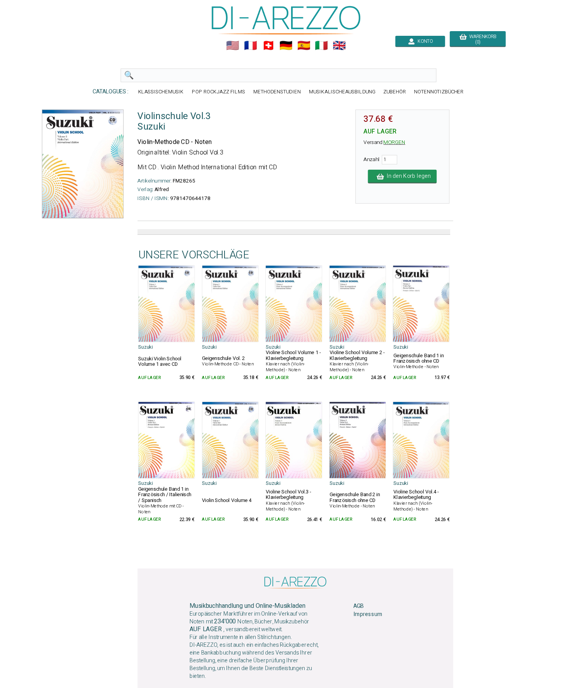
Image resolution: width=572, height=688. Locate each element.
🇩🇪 (286, 45)
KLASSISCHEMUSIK (161, 91)
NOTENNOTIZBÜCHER (439, 91)
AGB (358, 606)
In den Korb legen (407, 176)
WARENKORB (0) (481, 39)
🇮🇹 (321, 45)
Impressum (367, 614)
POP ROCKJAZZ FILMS (218, 91)
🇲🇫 (250, 45)
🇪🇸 (304, 45)
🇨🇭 (268, 45)
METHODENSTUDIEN (277, 91)
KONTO (424, 41)
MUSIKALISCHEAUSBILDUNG (342, 91)
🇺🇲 (232, 45)
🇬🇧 (339, 45)
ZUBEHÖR (394, 91)
